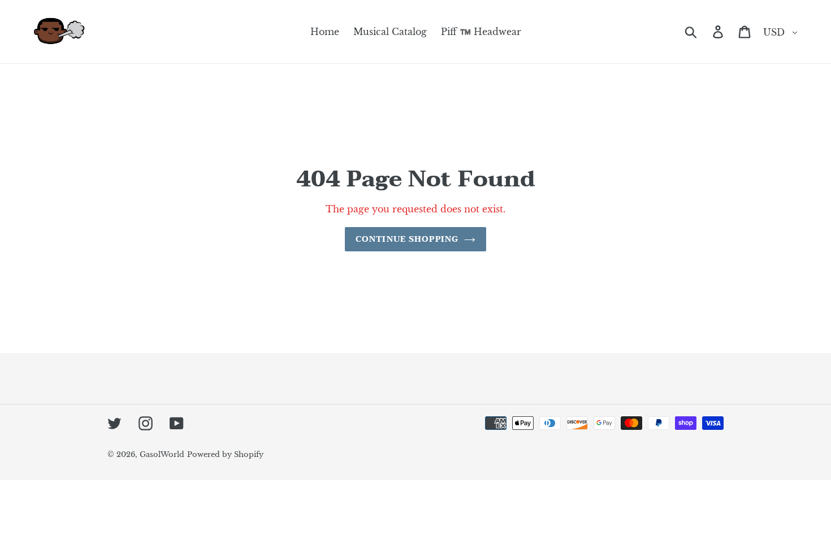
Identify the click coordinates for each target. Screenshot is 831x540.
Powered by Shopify (225, 454)
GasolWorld (162, 454)
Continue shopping (407, 239)
